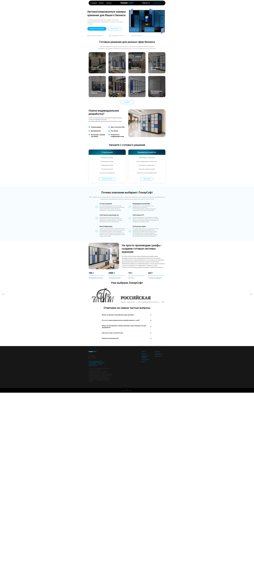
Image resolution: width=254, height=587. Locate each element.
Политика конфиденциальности (96, 361)
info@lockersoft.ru (146, 3)
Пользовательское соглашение (95, 364)
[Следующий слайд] (251, 294)
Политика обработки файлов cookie (97, 362)
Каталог (143, 361)
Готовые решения (145, 359)
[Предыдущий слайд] (3, 294)
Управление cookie (93, 365)
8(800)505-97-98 (158, 354)
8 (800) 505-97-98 (146, 2)
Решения (101, 3)
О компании (94, 3)
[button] (157, 3)
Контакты (109, 3)
